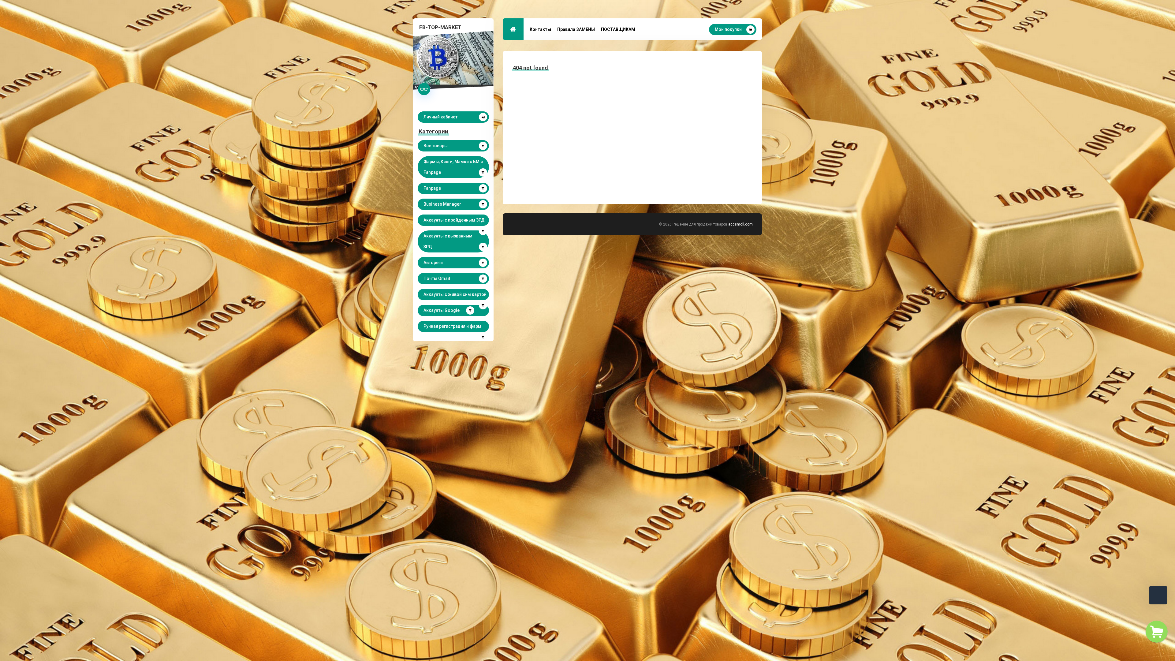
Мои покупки (728, 29)
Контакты (540, 29)
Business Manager (442, 204)
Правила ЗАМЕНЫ (576, 29)
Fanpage (432, 188)
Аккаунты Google (441, 310)
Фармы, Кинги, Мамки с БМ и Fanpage (453, 167)
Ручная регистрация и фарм (452, 326)
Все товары (435, 145)
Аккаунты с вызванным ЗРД (447, 241)
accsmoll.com (740, 224)
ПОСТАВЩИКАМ (618, 29)
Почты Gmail (436, 278)
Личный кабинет (440, 116)
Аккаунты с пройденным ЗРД (454, 220)
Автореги (433, 262)
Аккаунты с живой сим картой (455, 294)
